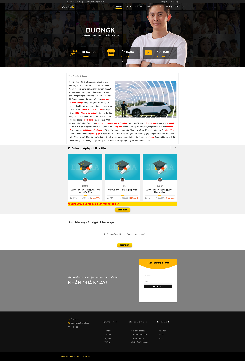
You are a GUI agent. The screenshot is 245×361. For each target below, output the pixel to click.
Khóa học (159, 7)
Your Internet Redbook (160, 190)
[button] (122, 76)
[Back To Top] (241, 358)
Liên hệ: (69, 2)
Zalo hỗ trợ (75, 319)
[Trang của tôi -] (68, 6)
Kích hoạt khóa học (172, 7)
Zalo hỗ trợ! (79, 2)
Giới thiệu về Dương (79, 76)
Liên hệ (149, 7)
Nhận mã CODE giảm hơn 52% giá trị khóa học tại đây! (93, 203)
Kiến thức (140, 7)
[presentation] (171, 147)
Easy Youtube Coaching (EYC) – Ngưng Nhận (122, 191)
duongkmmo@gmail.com (95, 2)
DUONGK (85, 186)
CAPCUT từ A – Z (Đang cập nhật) (85, 190)
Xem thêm (86, 56)
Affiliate (129, 7)
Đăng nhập (174, 2)
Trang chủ (119, 7)
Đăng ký (164, 2)
